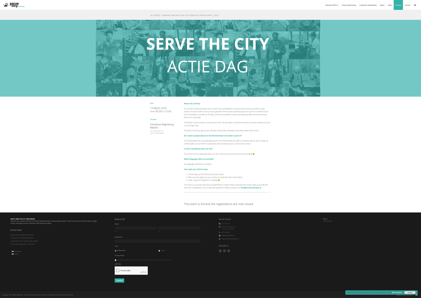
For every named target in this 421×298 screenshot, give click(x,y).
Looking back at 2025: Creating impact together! (24, 241)
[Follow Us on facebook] (220, 251)
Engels (163, 250)
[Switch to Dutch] (415, 5)
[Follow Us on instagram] (224, 251)
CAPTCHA (118, 264)
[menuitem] (16, 251)
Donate (398, 5)
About (382, 5)
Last (159, 231)
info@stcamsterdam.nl (228, 235)
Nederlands (121, 250)
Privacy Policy (120, 255)
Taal (116, 246)
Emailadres (119, 237)
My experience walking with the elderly (22, 235)
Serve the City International (405, 295)
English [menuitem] (16, 254)
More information (397, 292)
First (116, 231)
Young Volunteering (349, 5)
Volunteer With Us (331, 5)
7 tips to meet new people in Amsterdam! (23, 244)
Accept (410, 293)
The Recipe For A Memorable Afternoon (22, 238)
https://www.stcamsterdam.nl (230, 239)
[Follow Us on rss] (228, 251)
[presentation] (131, 270)
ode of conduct (328, 221)
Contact (407, 5)
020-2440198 (226, 232)
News (390, 5)
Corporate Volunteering (367, 5)
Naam (117, 224)
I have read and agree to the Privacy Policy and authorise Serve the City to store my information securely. (144, 260)
